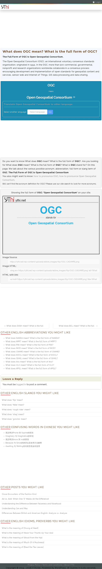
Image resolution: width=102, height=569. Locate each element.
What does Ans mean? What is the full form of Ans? (29, 362)
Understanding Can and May (15, 508)
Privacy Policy (34, 565)
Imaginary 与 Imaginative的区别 (20, 436)
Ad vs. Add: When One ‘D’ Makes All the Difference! (25, 499)
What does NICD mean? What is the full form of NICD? (31, 348)
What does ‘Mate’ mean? (13, 405)
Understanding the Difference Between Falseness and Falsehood (31, 504)
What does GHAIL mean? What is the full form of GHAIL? (32, 358)
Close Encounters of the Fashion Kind (19, 494)
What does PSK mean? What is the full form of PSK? (29, 345)
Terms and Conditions (52, 565)
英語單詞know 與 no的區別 (17, 439)
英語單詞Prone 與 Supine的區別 (19, 433)
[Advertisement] (51, 30)
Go (50, 112)
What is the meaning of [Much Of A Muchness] (23, 542)
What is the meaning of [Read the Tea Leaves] (23, 547)
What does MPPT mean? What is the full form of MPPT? (31, 341)
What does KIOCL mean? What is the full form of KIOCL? (32, 355)
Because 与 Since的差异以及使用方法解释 (24, 443)
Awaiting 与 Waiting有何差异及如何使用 (23, 446)
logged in (21, 384)
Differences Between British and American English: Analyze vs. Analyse (34, 513)
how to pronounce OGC (46, 176)
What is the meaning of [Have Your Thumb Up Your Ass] (27, 533)
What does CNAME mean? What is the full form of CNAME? (33, 352)
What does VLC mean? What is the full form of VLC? (30, 365)
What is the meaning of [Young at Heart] (20, 528)
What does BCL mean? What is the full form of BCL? (76, 327)
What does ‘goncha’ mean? (14, 419)
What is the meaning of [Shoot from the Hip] (22, 538)
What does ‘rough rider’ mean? (16, 410)
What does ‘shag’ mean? (13, 414)
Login (98, 2)
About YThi (69, 565)
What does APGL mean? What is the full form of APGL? (31, 368)
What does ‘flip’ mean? (12, 400)
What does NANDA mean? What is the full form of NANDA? (33, 338)
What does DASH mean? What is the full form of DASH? (24, 327)
